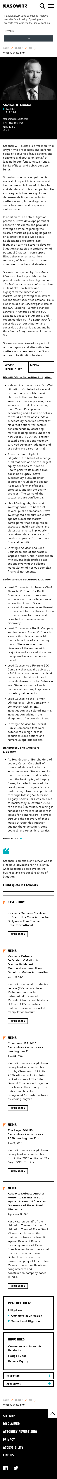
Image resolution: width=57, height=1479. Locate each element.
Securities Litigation (25, 1321)
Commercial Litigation (26, 1315)
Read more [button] (11, 838)
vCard (6, 130)
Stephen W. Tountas (14, 53)
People (19, 48)
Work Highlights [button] (13, 367)
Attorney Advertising (20, 1431)
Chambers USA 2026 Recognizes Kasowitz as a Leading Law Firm (25, 1047)
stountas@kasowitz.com (15, 119)
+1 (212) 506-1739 (14, 122)
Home (6, 48)
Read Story (18, 934)
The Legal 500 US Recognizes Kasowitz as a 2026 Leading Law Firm (25, 1134)
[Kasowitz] (15, 5)
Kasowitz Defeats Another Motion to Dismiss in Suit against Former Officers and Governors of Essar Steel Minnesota (27, 1201)
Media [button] (34, 365)
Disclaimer (11, 1424)
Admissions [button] (14, 1383)
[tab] (28, 608)
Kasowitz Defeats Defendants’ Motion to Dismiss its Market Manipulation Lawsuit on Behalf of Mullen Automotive (28, 964)
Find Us (8, 1455)
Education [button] (13, 1376)
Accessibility (13, 1447)
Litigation (15, 1310)
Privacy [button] (9, 30)
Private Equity (18, 1361)
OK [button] (28, 38)
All (30, 48)
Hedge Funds (17, 1355)
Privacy (9, 1439)
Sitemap (9, 1416)
